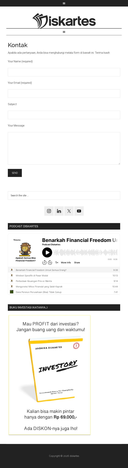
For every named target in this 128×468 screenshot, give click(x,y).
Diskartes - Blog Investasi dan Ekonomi (64, 20)
